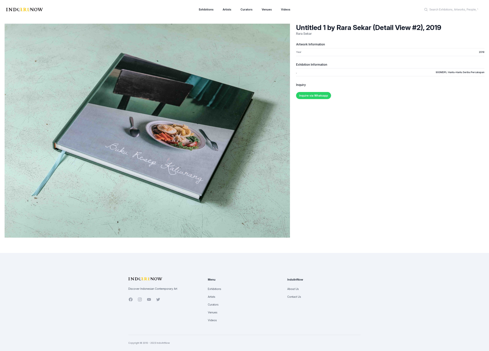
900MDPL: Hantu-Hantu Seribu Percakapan (460, 72)
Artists (227, 9)
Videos (285, 9)
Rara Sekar (304, 34)
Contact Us (294, 296)
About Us (293, 288)
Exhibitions (206, 9)
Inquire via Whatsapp (313, 95)
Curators (246, 9)
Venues (267, 9)
